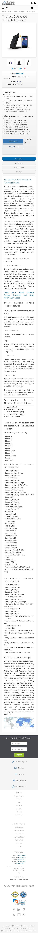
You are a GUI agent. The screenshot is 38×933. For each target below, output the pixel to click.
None (8, 94)
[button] (19, 902)
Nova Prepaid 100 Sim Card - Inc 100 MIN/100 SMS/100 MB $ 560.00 (18, 111)
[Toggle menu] (3, 7)
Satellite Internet (19, 831)
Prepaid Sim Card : (9, 92)
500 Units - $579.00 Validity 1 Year (17, 129)
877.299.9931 (22, 855)
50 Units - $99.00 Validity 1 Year (16, 122)
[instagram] (24, 910)
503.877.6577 (22, 861)
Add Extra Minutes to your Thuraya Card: (18, 116)
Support (19, 846)
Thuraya (19, 812)
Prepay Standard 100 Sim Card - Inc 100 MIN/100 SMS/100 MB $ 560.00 (19, 106)
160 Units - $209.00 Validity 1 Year (17, 125)
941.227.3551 (21, 859)
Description (19, 159)
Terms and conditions (28, 925)
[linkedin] (19, 910)
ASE (19, 818)
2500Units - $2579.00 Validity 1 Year (17, 134)
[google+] (24, 915)
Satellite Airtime (19, 834)
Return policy (17, 925)
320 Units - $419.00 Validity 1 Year (17, 127)
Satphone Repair (19, 837)
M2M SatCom (19, 843)
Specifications (19, 163)
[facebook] (14, 910)
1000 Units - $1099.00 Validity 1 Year (18, 131)
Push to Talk (19, 840)
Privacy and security (9, 928)
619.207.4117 (22, 857)
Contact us (31, 928)
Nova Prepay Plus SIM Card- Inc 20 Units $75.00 (19, 102)
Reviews (19, 172)
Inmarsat (19, 805)
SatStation (19, 815)
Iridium (19, 799)
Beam (19, 802)
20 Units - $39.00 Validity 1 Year (16, 120)
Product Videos (19, 167)
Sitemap (4, 930)
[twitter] (14, 915)
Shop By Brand (19, 796)
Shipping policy (7, 925)
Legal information (21, 928)
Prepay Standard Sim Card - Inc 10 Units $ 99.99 (19, 98)
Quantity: (27, 139)
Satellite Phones (19, 828)
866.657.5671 (20, 863)
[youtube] (19, 915)
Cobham (19, 809)
